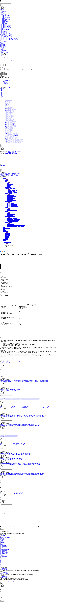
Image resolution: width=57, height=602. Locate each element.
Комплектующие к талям (12, 218)
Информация (2, 542)
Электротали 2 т (3, 551)
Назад (7, 179)
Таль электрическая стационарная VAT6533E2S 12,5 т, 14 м (11, 493)
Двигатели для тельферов (12, 190)
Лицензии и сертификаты (5, 537)
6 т (1, 563)
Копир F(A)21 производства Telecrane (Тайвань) (9, 362)
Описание (5, 297)
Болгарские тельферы (4, 549)
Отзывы (4, 299)
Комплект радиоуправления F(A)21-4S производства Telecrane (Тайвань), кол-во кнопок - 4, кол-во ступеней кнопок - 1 (23, 416)
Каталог (6, 180)
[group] (28, 158)
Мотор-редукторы (10, 224)
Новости (2, 541)
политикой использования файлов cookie (28, 598)
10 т (1, 565)
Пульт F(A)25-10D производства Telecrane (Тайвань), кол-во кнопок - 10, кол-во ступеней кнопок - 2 (19, 425)
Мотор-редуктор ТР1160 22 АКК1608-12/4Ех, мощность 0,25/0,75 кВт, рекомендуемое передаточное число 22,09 (21, 474)
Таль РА (2, 555)
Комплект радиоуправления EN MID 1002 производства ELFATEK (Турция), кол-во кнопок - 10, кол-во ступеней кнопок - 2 (24, 407)
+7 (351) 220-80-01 (8, 153)
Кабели (8, 213)
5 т (1, 562)
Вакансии (2, 538)
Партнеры (2, 539)
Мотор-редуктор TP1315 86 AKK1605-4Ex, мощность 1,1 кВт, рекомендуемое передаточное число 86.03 (20, 464)
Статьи (1, 540)
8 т (1, 564)
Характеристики (6, 298)
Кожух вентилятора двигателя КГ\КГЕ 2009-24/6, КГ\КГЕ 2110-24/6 (13, 459)
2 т (1, 560)
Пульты (8, 209)
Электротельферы (3, 550)
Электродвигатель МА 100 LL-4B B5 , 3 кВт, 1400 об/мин (11, 483)
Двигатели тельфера (4, 552)
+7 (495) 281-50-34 (7, 152)
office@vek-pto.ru (14, 152)
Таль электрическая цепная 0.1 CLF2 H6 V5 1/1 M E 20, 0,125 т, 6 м (13, 444)
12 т (1, 566)
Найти (2, 583)
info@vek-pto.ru (4, 68)
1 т (1, 559)
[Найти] (1, 5)
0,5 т (1, 558)
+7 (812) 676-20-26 (4, 52)
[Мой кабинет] (0, 168)
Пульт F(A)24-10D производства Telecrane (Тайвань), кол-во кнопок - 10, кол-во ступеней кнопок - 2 (19, 399)
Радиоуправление (10, 203)
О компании (7, 233)
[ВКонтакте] (1, 251)
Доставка (4, 301)
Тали (8, 183)
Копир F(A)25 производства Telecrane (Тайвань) (9, 390)
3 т (1, 561)
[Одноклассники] (2, 251)
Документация (5, 302)
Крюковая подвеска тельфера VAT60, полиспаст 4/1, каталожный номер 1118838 (15, 454)
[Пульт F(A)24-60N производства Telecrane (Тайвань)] (10, 272)
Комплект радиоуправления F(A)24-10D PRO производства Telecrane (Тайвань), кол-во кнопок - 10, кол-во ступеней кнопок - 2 (24, 381)
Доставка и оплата (3, 546)
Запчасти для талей (10, 195)
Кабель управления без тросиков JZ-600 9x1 (8, 436)
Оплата (4, 300)
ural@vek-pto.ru (15, 153)
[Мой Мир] (4, 251)
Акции (1, 544)
